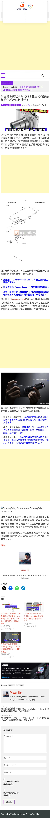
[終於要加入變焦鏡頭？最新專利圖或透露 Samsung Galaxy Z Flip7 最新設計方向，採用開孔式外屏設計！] (11, 607)
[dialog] (25, 11)
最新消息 (15, 105)
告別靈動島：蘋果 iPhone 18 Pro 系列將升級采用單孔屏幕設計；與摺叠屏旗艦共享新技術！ (25, 719)
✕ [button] (44, 3)
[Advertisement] (25, 45)
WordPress (14, 814)
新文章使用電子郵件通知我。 (11, 794)
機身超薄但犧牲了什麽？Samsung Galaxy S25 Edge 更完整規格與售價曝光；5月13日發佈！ (25, 710)
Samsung (20, 685)
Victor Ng (27, 105)
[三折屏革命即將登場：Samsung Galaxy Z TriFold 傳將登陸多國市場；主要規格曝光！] (11, 637)
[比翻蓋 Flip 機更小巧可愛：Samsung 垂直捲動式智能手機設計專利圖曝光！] (34, 607)
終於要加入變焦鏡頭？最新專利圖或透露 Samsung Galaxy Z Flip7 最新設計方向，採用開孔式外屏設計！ (11, 618)
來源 (3, 545)
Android (14, 87)
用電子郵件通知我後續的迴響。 (11, 783)
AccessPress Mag (32, 814)
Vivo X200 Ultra (18, 299)
